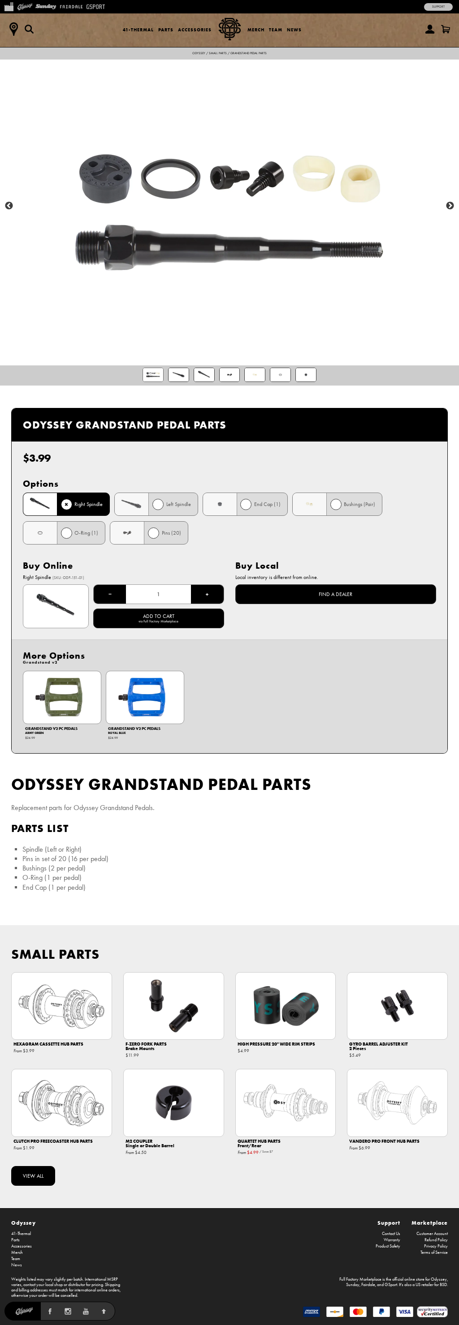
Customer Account (432, 1233)
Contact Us (391, 1233)
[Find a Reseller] (13, 29)
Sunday (352, 1284)
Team (275, 30)
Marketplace (429, 1222)
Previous (9, 206)
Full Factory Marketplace (360, 1279)
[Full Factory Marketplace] (8, 6)
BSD (443, 1284)
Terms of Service (434, 1252)
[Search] (29, 29)
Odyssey (198, 53)
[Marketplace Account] (430, 29)
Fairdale (368, 1284)
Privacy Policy (436, 1246)
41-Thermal (138, 30)
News (294, 30)
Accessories (195, 30)
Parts (165, 30)
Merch (255, 30)
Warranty (392, 1240)
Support (438, 7)
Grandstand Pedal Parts (248, 53)
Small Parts (218, 53)
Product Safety (388, 1246)
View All (33, 1176)
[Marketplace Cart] (446, 29)
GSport (391, 1284)
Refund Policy (436, 1240)
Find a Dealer (335, 594)
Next (450, 206)
